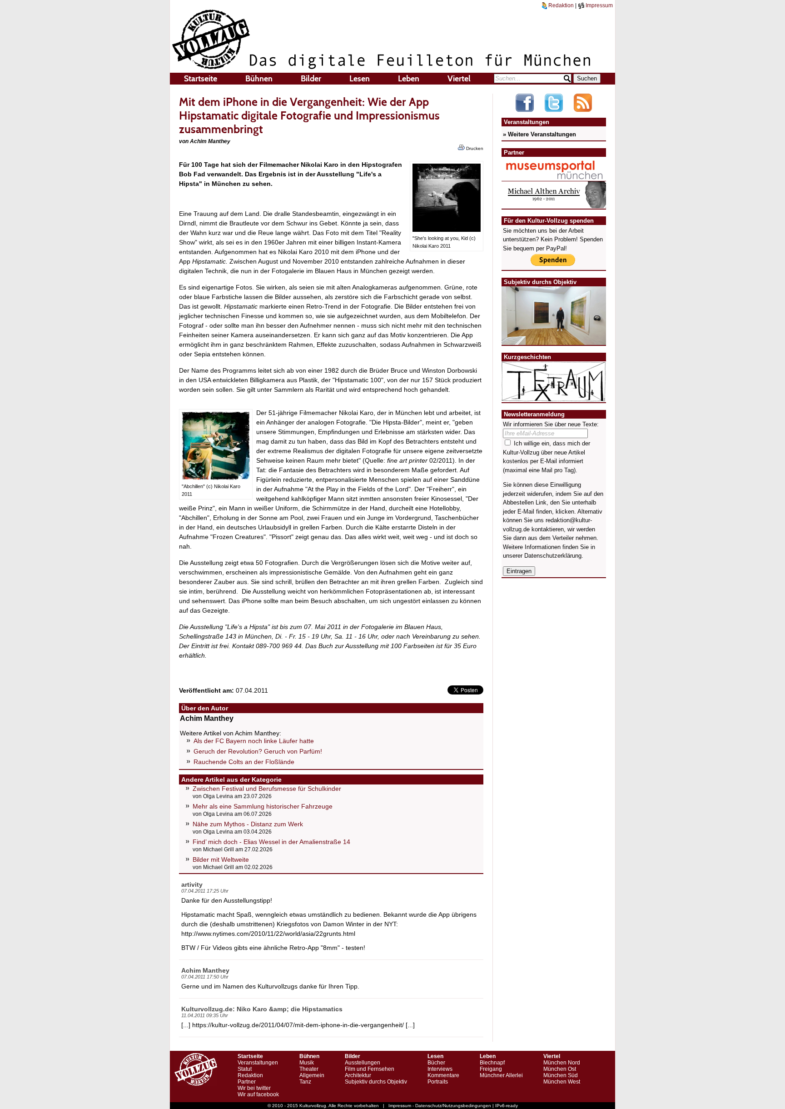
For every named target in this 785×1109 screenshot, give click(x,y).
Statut (245, 1069)
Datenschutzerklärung (552, 555)
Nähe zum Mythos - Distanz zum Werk (248, 824)
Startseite (200, 79)
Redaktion (560, 5)
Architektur (358, 1075)
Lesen (359, 79)
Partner (247, 1082)
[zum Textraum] (554, 396)
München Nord (561, 1062)
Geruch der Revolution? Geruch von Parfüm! (258, 751)
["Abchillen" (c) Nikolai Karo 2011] (216, 477)
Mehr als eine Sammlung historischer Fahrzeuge (263, 806)
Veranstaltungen (258, 1062)
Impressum (598, 5)
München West (561, 1082)
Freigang (491, 1069)
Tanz (305, 1082)
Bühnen (259, 79)
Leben (408, 79)
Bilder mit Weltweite (221, 859)
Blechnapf (492, 1062)
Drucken (474, 148)
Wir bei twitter (254, 1088)
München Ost (559, 1069)
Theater (308, 1069)
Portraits (437, 1082)
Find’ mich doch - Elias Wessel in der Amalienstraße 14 (271, 841)
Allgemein (311, 1075)
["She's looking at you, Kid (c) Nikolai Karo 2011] (446, 229)
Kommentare (443, 1075)
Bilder (311, 79)
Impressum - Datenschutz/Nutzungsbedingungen (439, 1105)
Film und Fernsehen (369, 1069)
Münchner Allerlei (501, 1075)
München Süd (560, 1075)
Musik (306, 1062)
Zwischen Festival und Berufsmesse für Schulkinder (267, 788)
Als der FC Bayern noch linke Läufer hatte (254, 740)
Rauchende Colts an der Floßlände (244, 761)
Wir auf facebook (258, 1094)
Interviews (439, 1069)
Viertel (459, 79)
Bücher (436, 1062)
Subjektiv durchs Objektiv (376, 1082)
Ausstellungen (362, 1062)
